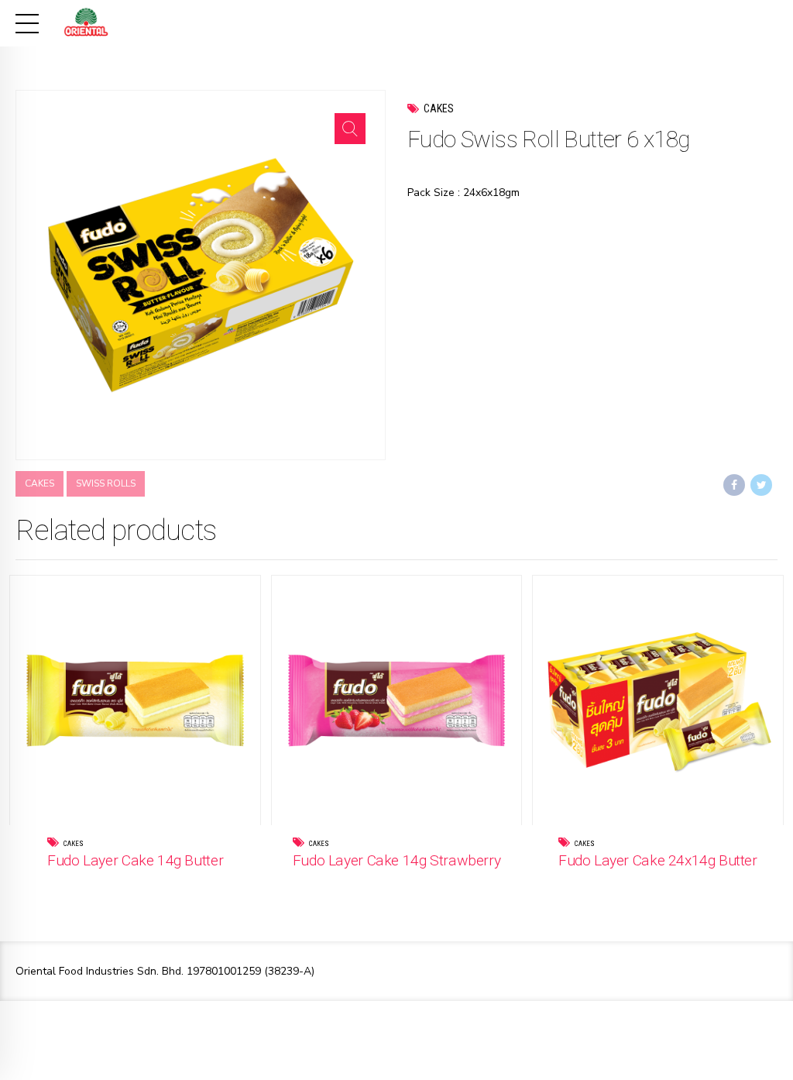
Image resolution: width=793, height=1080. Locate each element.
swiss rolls (106, 483)
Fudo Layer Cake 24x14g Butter (657, 860)
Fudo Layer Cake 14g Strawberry (396, 860)
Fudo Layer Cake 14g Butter (135, 860)
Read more (167, 883)
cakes (39, 483)
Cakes (439, 108)
